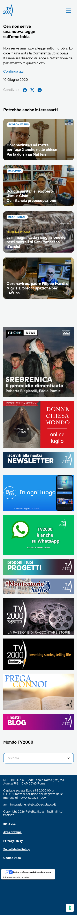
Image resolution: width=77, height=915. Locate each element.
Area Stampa (12, 832)
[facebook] (25, 90)
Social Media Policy (16, 849)
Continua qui (13, 71)
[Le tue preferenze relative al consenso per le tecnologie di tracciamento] (70, 908)
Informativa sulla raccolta (16, 877)
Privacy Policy (13, 841)
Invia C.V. (9, 824)
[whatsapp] (40, 90)
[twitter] (32, 90)
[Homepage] (8, 10)
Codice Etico (12, 858)
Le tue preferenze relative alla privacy (32, 872)
